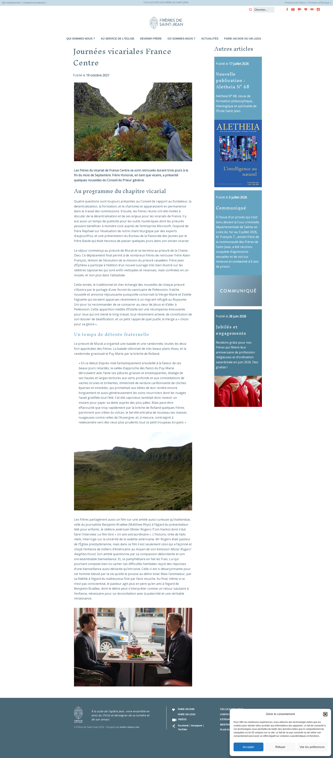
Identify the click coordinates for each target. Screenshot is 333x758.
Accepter (248, 747)
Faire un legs (186, 714)
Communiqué (231, 207)
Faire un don (186, 709)
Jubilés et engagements (231, 329)
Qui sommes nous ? (80, 38)
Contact (225, 714)
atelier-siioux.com (129, 727)
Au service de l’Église (117, 38)
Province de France (295, 2)
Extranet (226, 719)
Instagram (196, 725)
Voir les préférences (312, 747)
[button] (325, 714)
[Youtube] (292, 9)
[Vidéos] (298, 9)
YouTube (182, 729)
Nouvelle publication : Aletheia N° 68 (233, 80)
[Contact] (311, 9)
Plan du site (228, 729)
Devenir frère (151, 38)
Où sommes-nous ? (181, 38)
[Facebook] (286, 9)
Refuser (280, 747)
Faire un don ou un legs (242, 38)
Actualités (209, 38)
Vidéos (182, 719)
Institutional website (34, 2)
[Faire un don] (304, 9)
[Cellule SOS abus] (317, 9)
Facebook (183, 725)
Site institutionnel (11, 2)
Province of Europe (318, 2)
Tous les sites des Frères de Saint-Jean (165, 2)
